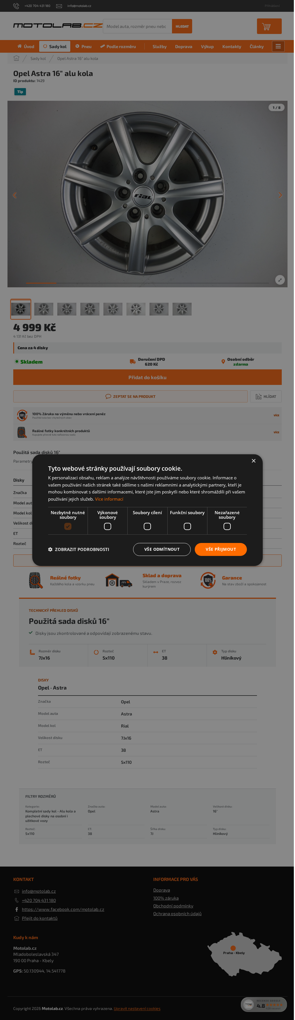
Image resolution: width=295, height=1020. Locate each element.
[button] (78, 549)
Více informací (109, 499)
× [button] (253, 461)
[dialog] (147, 510)
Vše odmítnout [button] (161, 549)
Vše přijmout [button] (221, 549)
